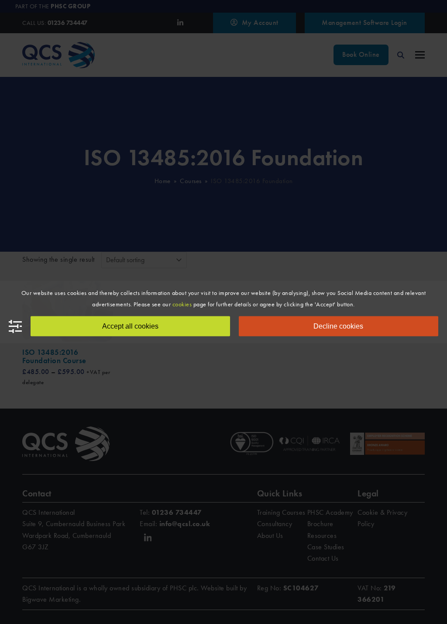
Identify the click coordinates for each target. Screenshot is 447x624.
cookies (182, 304)
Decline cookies (338, 326)
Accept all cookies (130, 326)
